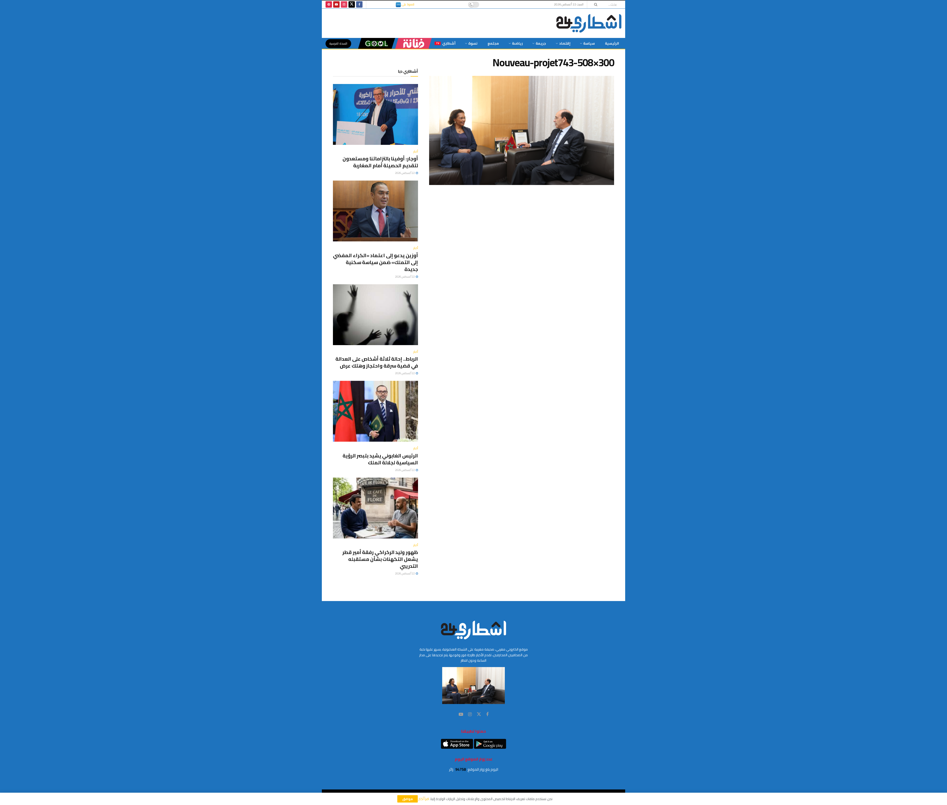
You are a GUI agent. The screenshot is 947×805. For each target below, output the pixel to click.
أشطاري (445, 43)
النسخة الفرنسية (338, 43)
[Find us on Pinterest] (329, 4)
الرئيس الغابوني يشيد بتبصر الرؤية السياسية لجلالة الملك (380, 459)
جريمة (541, 43)
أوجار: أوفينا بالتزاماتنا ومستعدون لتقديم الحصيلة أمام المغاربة (380, 162)
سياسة (589, 43)
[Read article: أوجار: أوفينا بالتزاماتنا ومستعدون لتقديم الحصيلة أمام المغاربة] (375, 114)
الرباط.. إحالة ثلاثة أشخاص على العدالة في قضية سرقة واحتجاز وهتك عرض (376, 362)
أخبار (415, 151)
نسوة (472, 43)
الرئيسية (612, 43)
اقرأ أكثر (424, 799)
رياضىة (517, 43)
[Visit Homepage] (588, 23)
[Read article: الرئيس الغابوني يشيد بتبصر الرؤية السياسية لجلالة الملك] (375, 411)
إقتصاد (564, 43)
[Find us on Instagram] (344, 4)
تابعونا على (407, 4)
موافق (407, 799)
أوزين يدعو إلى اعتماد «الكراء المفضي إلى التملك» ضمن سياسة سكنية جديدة (375, 262)
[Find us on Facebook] (359, 4)
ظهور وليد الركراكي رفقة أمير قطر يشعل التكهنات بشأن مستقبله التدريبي (380, 559)
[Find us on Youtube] (336, 4)
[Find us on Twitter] (351, 4)
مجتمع (493, 43)
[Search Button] (594, 4)
